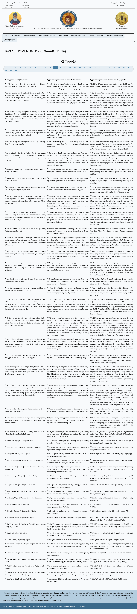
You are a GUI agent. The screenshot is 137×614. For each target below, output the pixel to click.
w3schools (58, 606)
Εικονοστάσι (63, 35)
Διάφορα (100, 35)
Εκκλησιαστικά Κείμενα (47, 35)
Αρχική (6, 35)
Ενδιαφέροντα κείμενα (115, 35)
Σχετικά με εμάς (9, 40)
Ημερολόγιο (16, 35)
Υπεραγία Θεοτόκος (78, 35)
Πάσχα (91, 35)
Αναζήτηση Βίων (30, 35)
